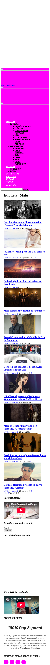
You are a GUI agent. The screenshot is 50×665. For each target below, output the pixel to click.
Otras (17, 142)
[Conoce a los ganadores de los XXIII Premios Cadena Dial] (22, 363)
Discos (13, 171)
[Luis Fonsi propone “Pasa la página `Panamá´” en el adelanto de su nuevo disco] (22, 218)
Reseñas (10, 166)
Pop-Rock (19, 144)
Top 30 (9, 182)
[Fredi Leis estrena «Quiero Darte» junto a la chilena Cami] (22, 451)
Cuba (17, 155)
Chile (17, 151)
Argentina (19, 148)
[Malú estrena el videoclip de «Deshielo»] (22, 306)
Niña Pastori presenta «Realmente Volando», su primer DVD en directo (23, 398)
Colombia (19, 153)
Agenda (10, 179)
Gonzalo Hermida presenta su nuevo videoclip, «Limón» (23, 486)
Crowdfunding (21, 131)
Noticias (10, 121)
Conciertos (15, 169)
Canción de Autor (23, 126)
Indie (17, 135)
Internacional (16, 146)
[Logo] (25, 88)
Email (6, 528)
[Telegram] (23, 662)
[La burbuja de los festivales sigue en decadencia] (22, 277)
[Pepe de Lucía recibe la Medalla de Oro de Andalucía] (22, 333)
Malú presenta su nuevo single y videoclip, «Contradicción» (20, 427)
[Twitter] (12, 662)
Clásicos (19, 128)
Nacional (14, 124)
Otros (17, 162)
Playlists (11, 176)
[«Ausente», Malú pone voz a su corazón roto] (22, 247)
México (18, 159)
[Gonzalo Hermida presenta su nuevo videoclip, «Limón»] (22, 481)
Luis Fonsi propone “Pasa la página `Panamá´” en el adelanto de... (23, 223)
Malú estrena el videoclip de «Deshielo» (24, 310)
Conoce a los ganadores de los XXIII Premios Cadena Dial (23, 368)
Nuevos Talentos (22, 139)
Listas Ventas (21, 137)
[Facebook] (6, 662)
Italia (17, 157)
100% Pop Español (11, 228)
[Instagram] (17, 662)
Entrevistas (12, 173)
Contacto (11, 184)
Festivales (19, 133)
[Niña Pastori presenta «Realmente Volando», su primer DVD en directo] (22, 392)
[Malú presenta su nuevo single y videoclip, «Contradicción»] (22, 422)
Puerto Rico (20, 164)
